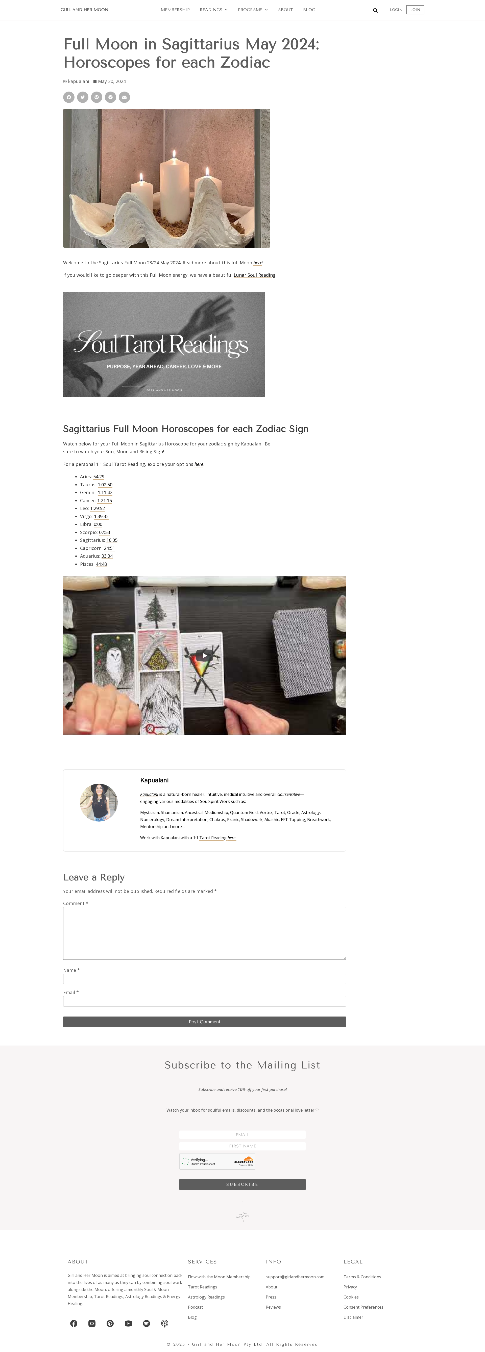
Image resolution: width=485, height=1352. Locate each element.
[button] (69, 97)
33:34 (107, 556)
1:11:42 (105, 492)
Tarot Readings (108, 1296)
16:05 (111, 540)
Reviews (273, 1307)
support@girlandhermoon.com (295, 1277)
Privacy (350, 1287)
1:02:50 (105, 485)
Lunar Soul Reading (255, 275)
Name (71, 970)
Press (271, 1297)
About (285, 9)
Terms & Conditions (362, 1277)
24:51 (109, 548)
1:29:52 (97, 508)
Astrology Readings (143, 1296)
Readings (211, 9)
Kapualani (149, 794)
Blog (309, 9)
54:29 (98, 476)
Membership (175, 9)
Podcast (195, 1307)
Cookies (351, 1297)
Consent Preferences (363, 1307)
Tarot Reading (217, 837)
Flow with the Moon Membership (219, 1277)
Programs (250, 9)
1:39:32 (101, 516)
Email (71, 992)
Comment (75, 903)
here (199, 464)
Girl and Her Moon (84, 9)
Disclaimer (353, 1317)
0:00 (98, 524)
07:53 (104, 532)
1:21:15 (104, 500)
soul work (172, 1282)
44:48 (101, 564)
